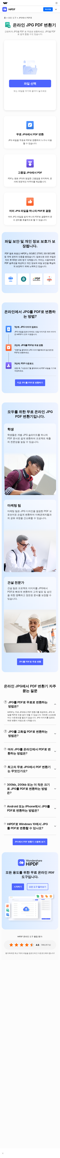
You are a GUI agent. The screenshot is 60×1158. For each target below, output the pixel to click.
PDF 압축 (7, 31)
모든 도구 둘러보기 (37, 886)
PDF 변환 (7, 24)
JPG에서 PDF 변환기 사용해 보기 (30, 842)
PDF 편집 (7, 16)
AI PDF (6, 38)
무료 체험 (48, 9)
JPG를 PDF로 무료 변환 (30, 662)
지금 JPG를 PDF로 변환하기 (30, 383)
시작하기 (18, 887)
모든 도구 (7, 46)
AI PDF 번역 (8, 53)
